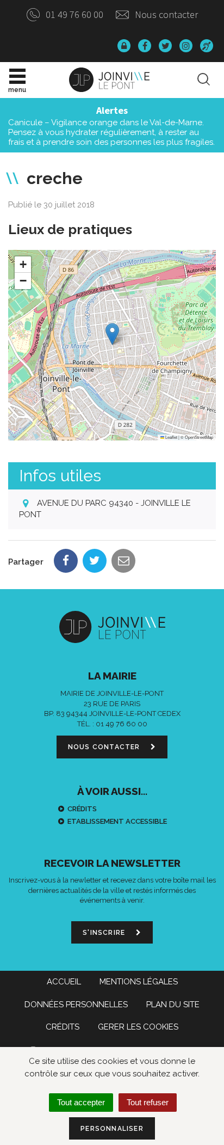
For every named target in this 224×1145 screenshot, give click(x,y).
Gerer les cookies (138, 1027)
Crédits (82, 809)
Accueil (64, 982)
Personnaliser (112, 1128)
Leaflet (170, 437)
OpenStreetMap (199, 437)
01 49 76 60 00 (73, 14)
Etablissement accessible (117, 821)
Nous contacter (165, 14)
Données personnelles (76, 1004)
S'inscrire (105, 932)
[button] (112, 334)
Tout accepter (81, 1102)
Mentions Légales (138, 982)
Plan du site (173, 1004)
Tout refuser (148, 1102)
